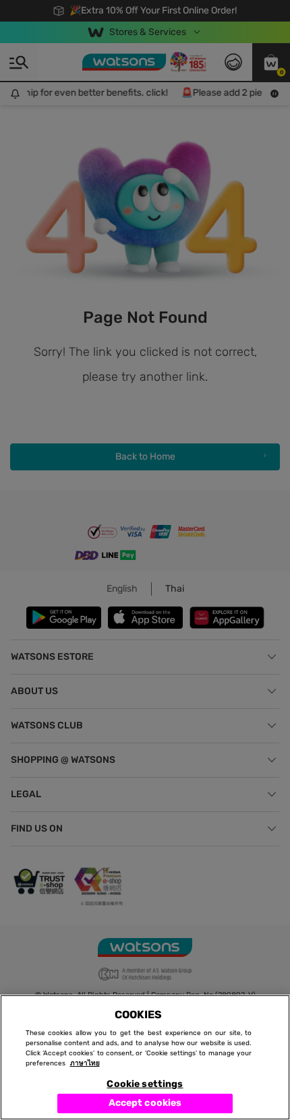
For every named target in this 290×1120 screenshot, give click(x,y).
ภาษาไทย (85, 1063)
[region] (145, 1057)
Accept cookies (145, 1103)
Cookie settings (145, 1084)
